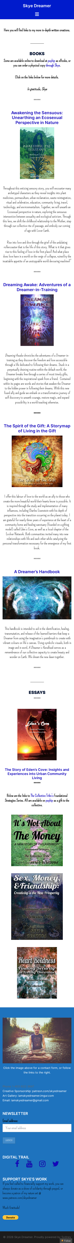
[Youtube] (29, 1165)
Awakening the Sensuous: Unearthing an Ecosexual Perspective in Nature (37, 117)
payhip (52, 60)
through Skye (53, 65)
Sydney (66, 1237)
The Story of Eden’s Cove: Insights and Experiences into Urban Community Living (37, 774)
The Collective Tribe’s (42, 795)
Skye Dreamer (37, 5)
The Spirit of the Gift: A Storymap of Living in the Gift (37, 428)
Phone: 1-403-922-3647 (18, 1086)
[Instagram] (42, 1165)
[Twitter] (55, 1165)
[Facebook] (17, 1165)
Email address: (10, 1120)
